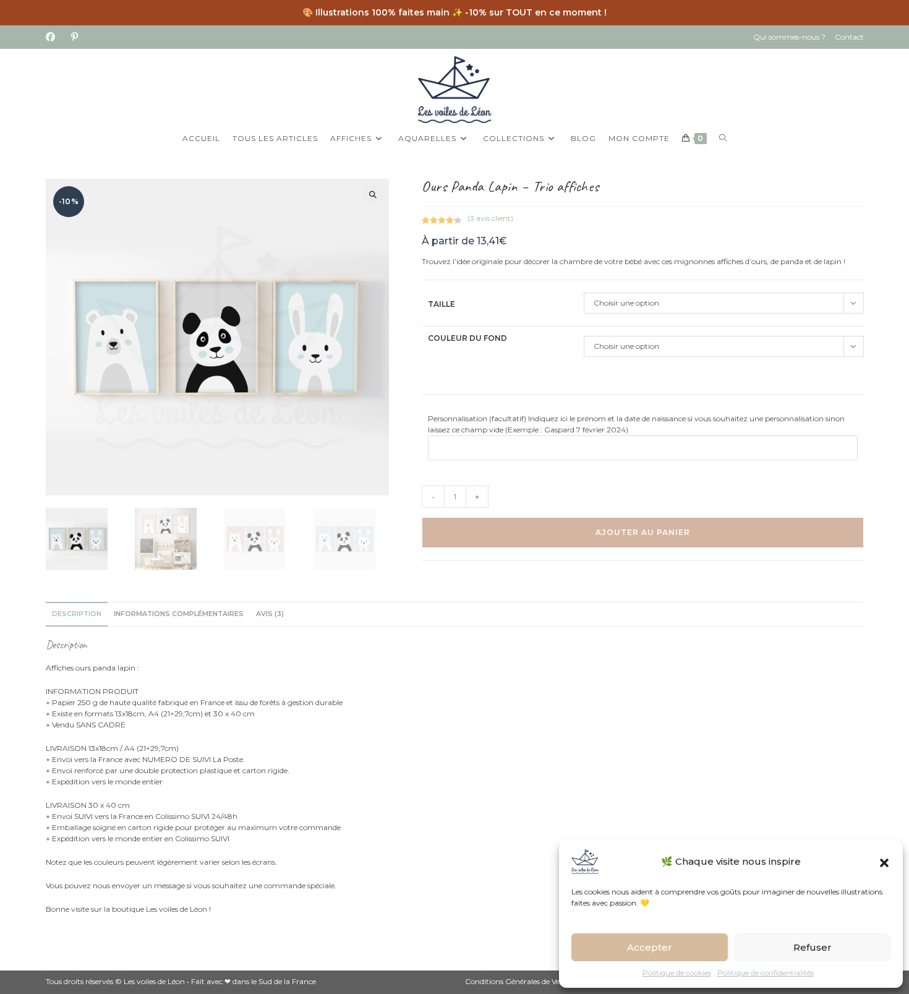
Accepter (649, 947)
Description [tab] (76, 614)
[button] (884, 861)
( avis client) (490, 218)
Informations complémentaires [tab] (179, 614)
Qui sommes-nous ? (789, 36)
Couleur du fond (467, 338)
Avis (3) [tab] (270, 614)
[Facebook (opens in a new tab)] (54, 37)
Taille (441, 304)
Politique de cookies (676, 972)
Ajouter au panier (642, 532)
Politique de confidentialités (765, 972)
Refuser (812, 947)
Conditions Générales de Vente (518, 981)
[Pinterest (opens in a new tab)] (74, 37)
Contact (849, 36)
